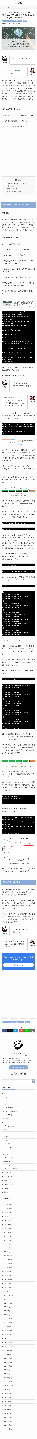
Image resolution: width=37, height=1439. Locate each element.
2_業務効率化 (8, 1172)
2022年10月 (8, 1252)
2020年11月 (8, 1342)
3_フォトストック (9, 1176)
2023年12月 (8, 1216)
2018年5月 (8, 1425)
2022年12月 (8, 1244)
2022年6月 (8, 1267)
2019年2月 (8, 1413)
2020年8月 (8, 1354)
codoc (33, 972)
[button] (4, 1030)
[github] (18, 1073)
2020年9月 (8, 1350)
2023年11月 (8, 1220)
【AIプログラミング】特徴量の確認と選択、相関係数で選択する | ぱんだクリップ (24, 303)
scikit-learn (8, 1147)
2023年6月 (8, 1224)
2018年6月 (8, 1421)
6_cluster (6, 1188)
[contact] (25, 1073)
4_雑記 (6, 1180)
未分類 (6, 1192)
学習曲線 (12, 186)
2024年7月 (8, 1208)
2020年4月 (8, 1370)
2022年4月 (8, 1275)
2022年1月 (8, 1287)
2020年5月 (8, 1366)
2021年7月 (8, 1311)
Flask (6, 1140)
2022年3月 (8, 1279)
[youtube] (21, 1073)
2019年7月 (8, 1397)
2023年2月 (8, 1236)
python (25, 20)
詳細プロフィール (18, 1067)
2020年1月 (8, 1381)
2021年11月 (8, 1295)
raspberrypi (7, 1154)
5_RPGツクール (8, 1184)
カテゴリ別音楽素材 (10, 1108)
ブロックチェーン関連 (10, 1168)
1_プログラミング (8, 20)
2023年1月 (8, 1240)
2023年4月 (8, 1228)
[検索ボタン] (34, 3)
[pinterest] (15, 1073)
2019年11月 (8, 1389)
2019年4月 (8, 1405)
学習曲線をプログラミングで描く (17, 183)
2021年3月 (8, 1326)
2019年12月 (8, 1385)
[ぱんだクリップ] (18, 3)
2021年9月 (8, 1303)
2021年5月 (8, 1319)
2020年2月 (8, 1378)
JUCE (6, 1133)
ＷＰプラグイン (9, 1165)
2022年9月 (8, 1256)
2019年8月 (8, 1393)
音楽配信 (6, 1118)
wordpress (7, 1161)
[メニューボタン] (3, 3)
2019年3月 (8, 1409)
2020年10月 (8, 1346)
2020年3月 (8, 1374)
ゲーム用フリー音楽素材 (11, 1111)
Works (6, 1104)
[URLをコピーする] (32, 1030)
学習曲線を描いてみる (15, 188)
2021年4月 (8, 1322)
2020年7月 (8, 1358)
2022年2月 (8, 1283)
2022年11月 (8, 1248)
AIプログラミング (18, 20)
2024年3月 (8, 1212)
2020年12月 (8, 1338)
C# (5, 1129)
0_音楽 (6, 1093)
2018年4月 (8, 1429)
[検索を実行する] (33, 1081)
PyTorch (7, 1143)
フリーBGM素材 (8, 1115)
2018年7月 (8, 1417)
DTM (5, 1097)
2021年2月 (8, 1330)
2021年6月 (8, 1315)
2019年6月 (8, 1401)
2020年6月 (8, 1362)
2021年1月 (8, 1334)
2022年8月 (8, 1260)
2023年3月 (8, 1232)
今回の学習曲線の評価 (13, 191)
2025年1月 (8, 1204)
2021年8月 (8, 1307)
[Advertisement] (18, 152)
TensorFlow (8, 1151)
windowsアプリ (8, 1158)
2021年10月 (8, 1299)
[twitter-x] (12, 1073)
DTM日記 (7, 1100)
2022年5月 (8, 1271)
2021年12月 (8, 1291)
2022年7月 (8, 1263)
